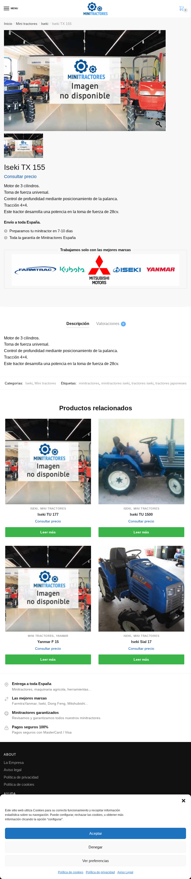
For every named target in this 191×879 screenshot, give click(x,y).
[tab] (77, 319)
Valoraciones (107, 324)
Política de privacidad (100, 872)
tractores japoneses (171, 383)
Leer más (48, 532)
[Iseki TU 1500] (141, 462)
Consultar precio (20, 176)
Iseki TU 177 (48, 514)
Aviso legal (12, 770)
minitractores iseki (115, 383)
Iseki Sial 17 (141, 642)
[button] (183, 800)
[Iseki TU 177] (48, 462)
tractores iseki (142, 383)
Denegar (95, 847)
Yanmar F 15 (48, 642)
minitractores (89, 383)
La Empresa (14, 762)
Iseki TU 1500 (141, 514)
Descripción (77, 324)
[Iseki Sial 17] (141, 589)
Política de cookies (70, 872)
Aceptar (95, 833)
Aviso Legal (125, 872)
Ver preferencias (95, 861)
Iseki (44, 24)
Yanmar (62, 635)
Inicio (8, 24)
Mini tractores (26, 24)
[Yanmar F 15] (48, 589)
